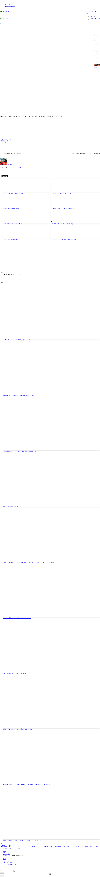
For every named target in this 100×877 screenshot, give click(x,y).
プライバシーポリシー (9, 862)
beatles (86, 846)
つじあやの (5, 848)
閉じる (2, 872)
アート (27, 846)
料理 (64, 846)
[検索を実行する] (14, 871)
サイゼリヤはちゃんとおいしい (11, 864)
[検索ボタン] (87, 13)
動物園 (46, 846)
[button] (3, 145)
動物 (51, 846)
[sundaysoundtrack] (5, 11)
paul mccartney (57, 846)
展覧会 (4, 846)
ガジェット (92, 846)
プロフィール (18, 167)
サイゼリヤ (81, 846)
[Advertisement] (44, 128)
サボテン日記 (8, 139)
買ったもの (17, 846)
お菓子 (68, 846)
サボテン (3, 141)
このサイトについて (10, 6)
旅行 (97, 846)
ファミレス (11, 848)
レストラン (74, 846)
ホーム (4, 858)
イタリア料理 (17, 848)
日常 (2, 139)
